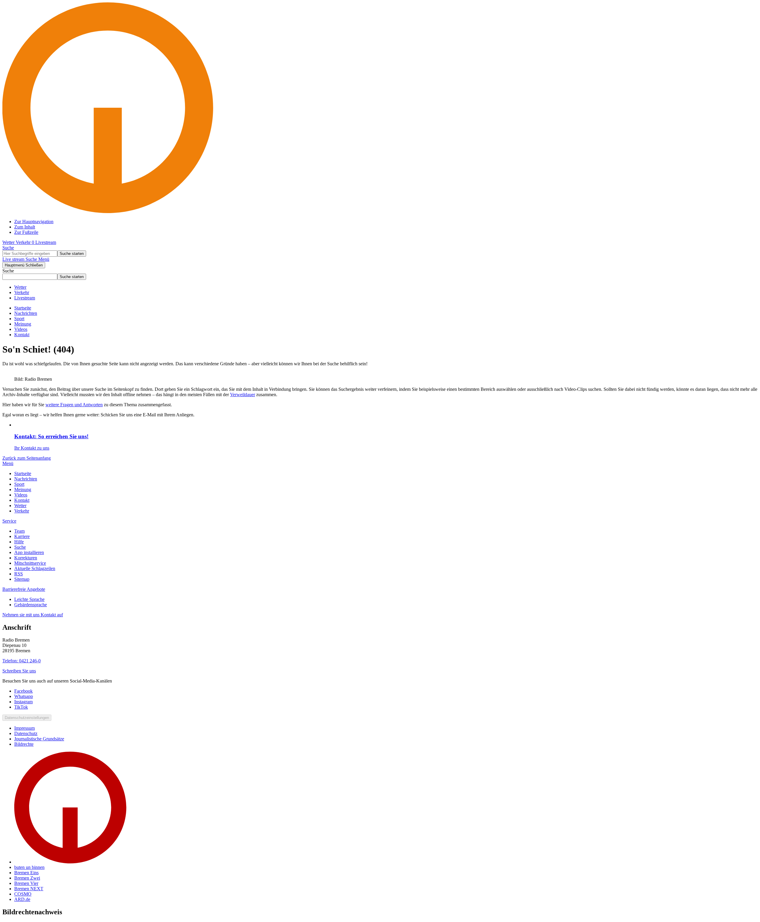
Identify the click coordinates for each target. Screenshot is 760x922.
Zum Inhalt (24, 226)
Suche (8, 270)
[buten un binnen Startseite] (380, 211)
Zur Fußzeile (26, 232)
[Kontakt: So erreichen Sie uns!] (386, 425)
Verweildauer (242, 394)
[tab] (7, 463)
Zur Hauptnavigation (33, 221)
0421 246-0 (21, 660)
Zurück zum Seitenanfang (26, 458)
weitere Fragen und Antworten (74, 404)
